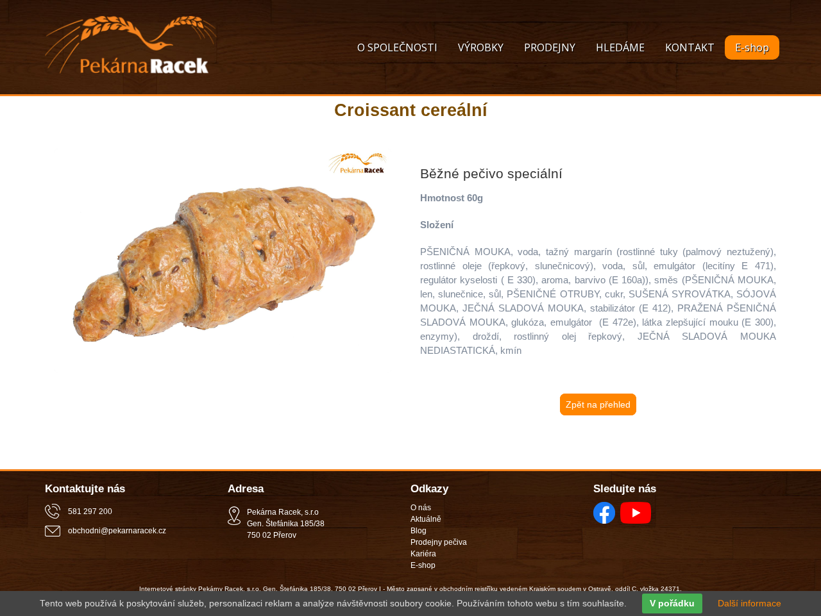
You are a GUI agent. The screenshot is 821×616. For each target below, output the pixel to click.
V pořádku (672, 603)
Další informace (749, 603)
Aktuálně (425, 519)
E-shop (752, 47)
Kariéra (423, 553)
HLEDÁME (620, 47)
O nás (420, 507)
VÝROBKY (481, 47)
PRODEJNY (549, 47)
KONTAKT (690, 47)
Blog (418, 530)
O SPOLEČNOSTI (397, 47)
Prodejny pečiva (438, 542)
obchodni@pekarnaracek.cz (117, 530)
